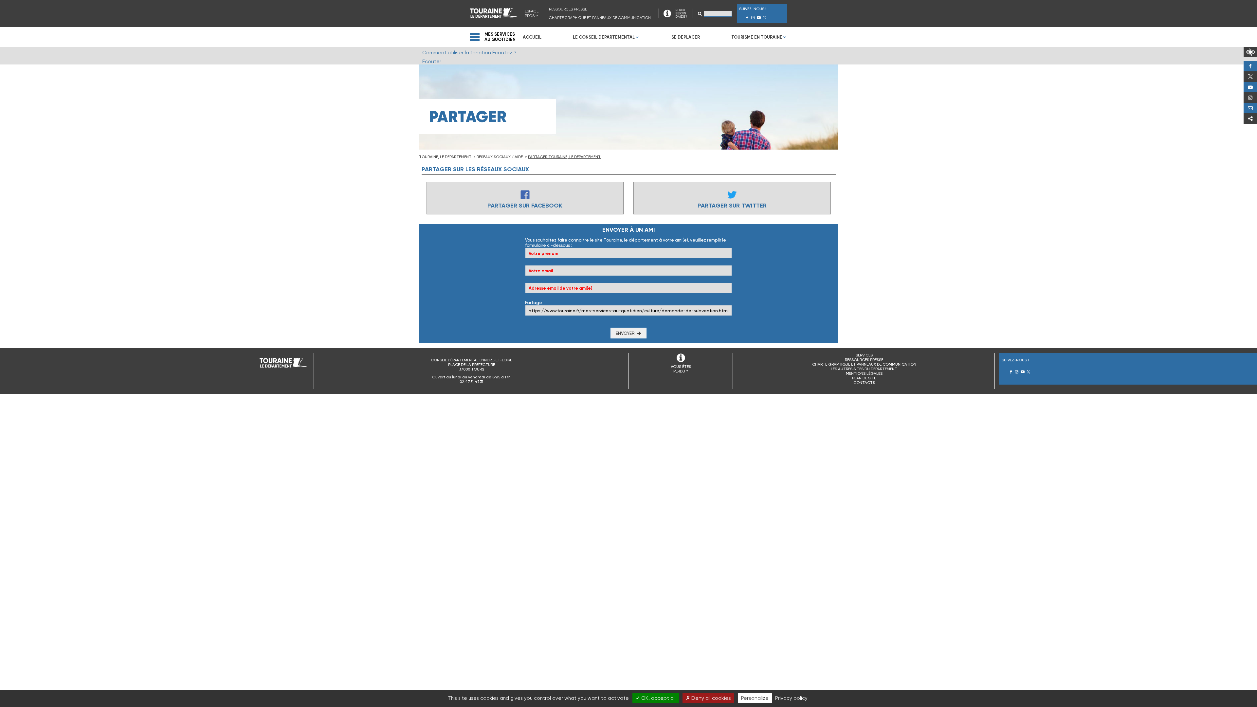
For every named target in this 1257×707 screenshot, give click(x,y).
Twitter (1250, 76)
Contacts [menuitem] (864, 382)
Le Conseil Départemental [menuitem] (604, 37)
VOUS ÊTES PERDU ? (681, 368)
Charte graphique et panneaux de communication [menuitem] (600, 17)
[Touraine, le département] (494, 16)
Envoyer (625, 333)
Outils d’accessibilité (1250, 52)
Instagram (1250, 97)
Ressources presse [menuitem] (568, 9)
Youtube (1250, 87)
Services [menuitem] (864, 355)
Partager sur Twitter (732, 205)
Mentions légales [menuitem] (864, 373)
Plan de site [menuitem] (864, 378)
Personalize (755, 698)
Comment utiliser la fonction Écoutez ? (469, 52)
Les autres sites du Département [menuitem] (864, 369)
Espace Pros (531, 13)
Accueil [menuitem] (532, 37)
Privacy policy (791, 698)
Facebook (1250, 66)
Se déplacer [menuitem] (685, 37)
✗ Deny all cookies (708, 698)
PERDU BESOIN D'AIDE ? (681, 13)
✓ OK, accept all (656, 698)
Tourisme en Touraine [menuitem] (756, 37)
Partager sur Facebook (524, 205)
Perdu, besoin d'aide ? (1250, 108)
